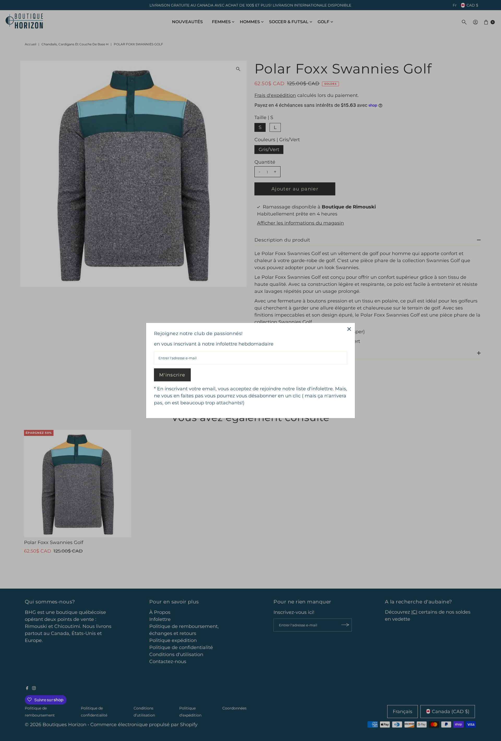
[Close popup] (349, 329)
